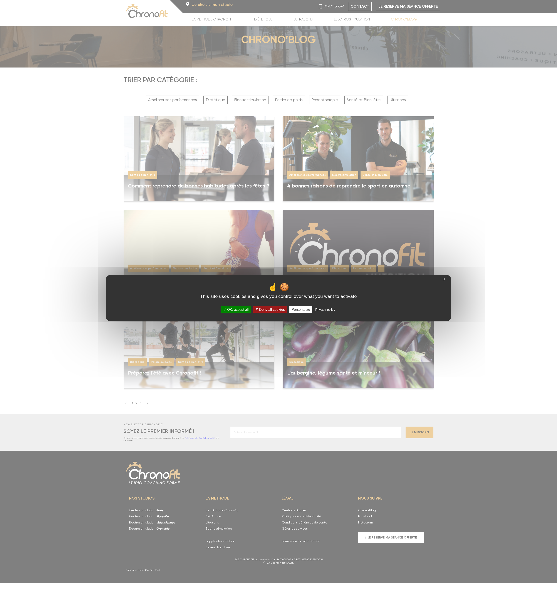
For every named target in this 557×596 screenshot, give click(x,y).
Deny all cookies (271, 309)
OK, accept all (237, 309)
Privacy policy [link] (325, 309)
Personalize (301, 309)
